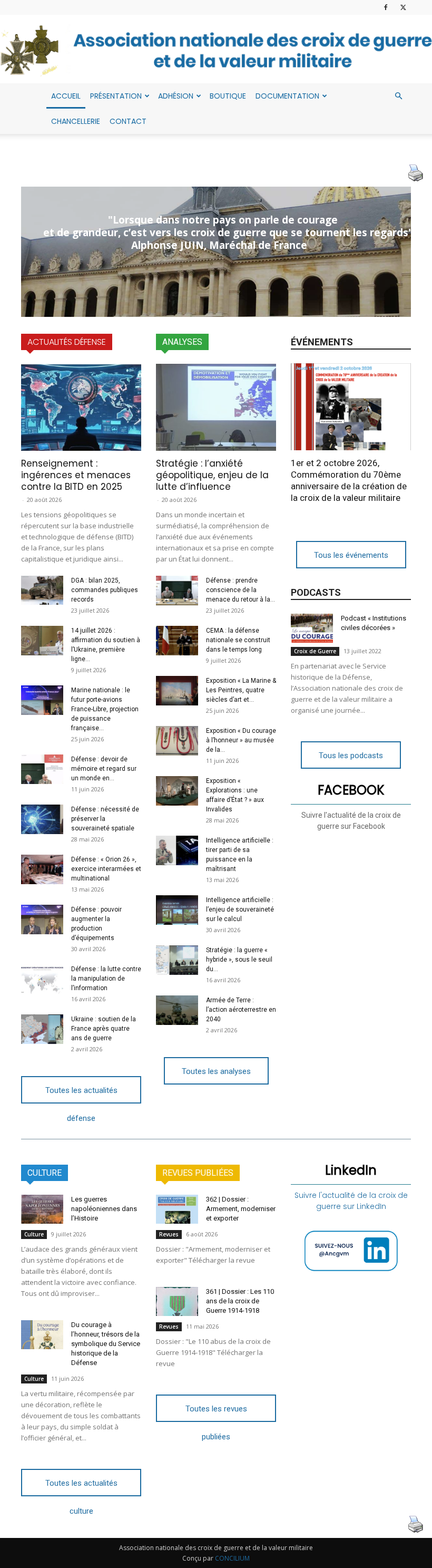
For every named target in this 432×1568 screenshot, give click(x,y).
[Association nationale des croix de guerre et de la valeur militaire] (216, 49)
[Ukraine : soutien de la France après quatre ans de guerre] (42, 1029)
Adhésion (175, 96)
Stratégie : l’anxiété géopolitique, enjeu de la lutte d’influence (212, 475)
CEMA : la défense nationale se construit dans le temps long (238, 640)
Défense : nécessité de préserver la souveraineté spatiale (105, 819)
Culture (34, 1234)
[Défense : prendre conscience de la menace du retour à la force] (177, 590)
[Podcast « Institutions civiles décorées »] (312, 628)
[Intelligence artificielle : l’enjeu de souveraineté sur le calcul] (177, 910)
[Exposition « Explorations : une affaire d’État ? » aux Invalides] (177, 791)
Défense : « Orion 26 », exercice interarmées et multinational (106, 869)
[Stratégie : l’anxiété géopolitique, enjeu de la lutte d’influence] (216, 407)
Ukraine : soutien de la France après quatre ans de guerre (103, 1028)
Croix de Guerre (315, 651)
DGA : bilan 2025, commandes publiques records (104, 590)
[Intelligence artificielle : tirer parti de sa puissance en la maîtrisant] (177, 850)
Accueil (66, 96)
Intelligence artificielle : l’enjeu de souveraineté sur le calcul (240, 909)
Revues (169, 1234)
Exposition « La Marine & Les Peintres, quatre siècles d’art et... (241, 690)
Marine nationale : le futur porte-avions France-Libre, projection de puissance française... (105, 709)
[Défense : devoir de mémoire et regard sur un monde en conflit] (42, 769)
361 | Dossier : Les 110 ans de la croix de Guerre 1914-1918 (240, 1301)
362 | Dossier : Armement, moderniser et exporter (241, 1208)
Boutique (228, 96)
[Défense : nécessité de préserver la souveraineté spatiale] (42, 819)
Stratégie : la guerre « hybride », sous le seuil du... (239, 959)
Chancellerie (75, 121)
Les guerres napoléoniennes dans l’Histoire (104, 1208)
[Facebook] (386, 7)
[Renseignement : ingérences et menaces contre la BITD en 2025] (81, 407)
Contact (128, 121)
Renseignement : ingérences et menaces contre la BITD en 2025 (76, 475)
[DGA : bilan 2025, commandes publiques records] (42, 590)
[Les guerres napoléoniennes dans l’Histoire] (42, 1209)
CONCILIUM (232, 1558)
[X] (403, 7)
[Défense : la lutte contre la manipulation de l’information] (42, 979)
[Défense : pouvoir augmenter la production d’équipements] (42, 919)
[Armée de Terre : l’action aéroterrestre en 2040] (177, 1010)
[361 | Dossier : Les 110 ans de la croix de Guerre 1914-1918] (177, 1301)
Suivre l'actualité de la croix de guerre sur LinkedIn (351, 1201)
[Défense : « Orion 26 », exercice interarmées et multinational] (42, 869)
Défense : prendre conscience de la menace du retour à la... (240, 590)
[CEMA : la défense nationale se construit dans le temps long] (177, 640)
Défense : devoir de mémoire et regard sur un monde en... (103, 769)
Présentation (116, 96)
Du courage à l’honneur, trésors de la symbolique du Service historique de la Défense (105, 1344)
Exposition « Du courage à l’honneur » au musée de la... (241, 740)
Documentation (287, 96)
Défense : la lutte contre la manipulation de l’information (106, 978)
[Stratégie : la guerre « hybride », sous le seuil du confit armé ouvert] (177, 960)
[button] (398, 96)
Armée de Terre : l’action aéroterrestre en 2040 (241, 1009)
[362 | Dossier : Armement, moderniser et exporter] (177, 1209)
